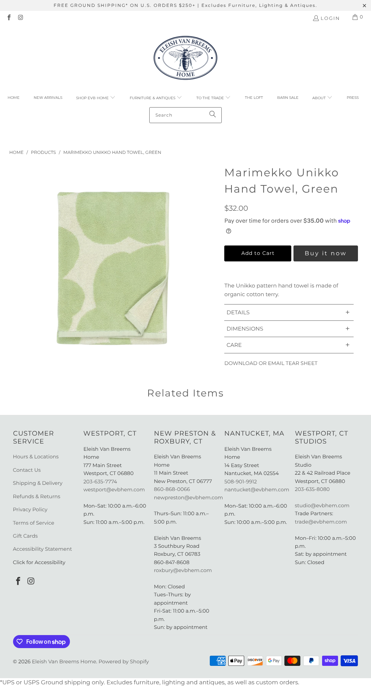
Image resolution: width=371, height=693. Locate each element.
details (288, 312)
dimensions (288, 328)
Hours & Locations (36, 456)
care (288, 345)
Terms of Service (33, 523)
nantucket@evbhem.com (256, 489)
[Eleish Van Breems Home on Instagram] (20, 18)
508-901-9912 (240, 481)
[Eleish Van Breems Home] (185, 59)
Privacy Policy (30, 509)
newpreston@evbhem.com (189, 497)
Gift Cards (25, 536)
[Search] (213, 115)
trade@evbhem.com (321, 521)
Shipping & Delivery (38, 483)
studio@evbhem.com (322, 505)
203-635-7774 (100, 481)
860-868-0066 (172, 489)
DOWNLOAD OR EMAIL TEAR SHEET (270, 363)
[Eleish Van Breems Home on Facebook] (8, 18)
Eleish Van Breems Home (64, 661)
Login (330, 18)
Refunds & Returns (37, 496)
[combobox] (185, 115)
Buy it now (326, 253)
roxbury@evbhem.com (183, 570)
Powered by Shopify (124, 661)
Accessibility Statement (42, 549)
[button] (96, 98)
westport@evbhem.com (114, 489)
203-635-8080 (312, 489)
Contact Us (27, 470)
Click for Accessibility (39, 562)
